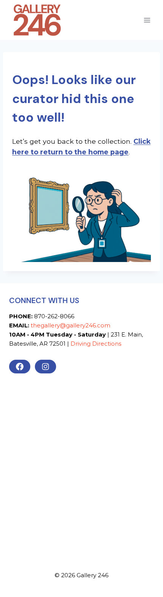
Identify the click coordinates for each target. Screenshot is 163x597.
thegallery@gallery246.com (70, 325)
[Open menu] (147, 20)
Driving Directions (96, 343)
